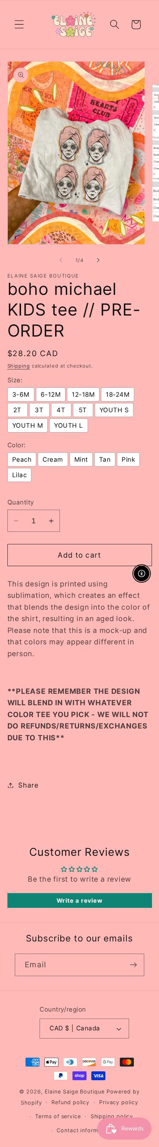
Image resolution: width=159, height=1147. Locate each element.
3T (39, 410)
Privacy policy (118, 1102)
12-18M (83, 394)
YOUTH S (114, 410)
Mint (81, 459)
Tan (105, 459)
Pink (128, 459)
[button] (19, 24)
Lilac (19, 475)
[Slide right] (98, 260)
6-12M (51, 394)
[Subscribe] (133, 965)
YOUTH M (27, 425)
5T (83, 410)
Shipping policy (112, 1116)
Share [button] (28, 785)
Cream (53, 459)
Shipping (18, 366)
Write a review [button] (80, 900)
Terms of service (58, 1116)
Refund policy (70, 1102)
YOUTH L (68, 425)
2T (17, 410)
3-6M (21, 394)
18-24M (117, 394)
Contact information (84, 1130)
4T (61, 410)
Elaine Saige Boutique (75, 1091)
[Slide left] (61, 260)
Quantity (20, 502)
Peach (22, 459)
